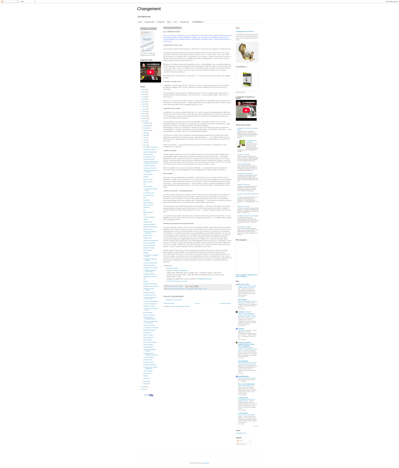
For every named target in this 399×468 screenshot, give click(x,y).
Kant (183, 288)
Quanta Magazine (243, 361)
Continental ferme (148, 362)
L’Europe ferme (147, 222)
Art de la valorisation (149, 245)
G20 (144, 184)
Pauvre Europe (147, 340)
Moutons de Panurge (149, 306)
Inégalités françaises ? (149, 330)
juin (145, 138)
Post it (145, 214)
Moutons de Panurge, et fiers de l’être (150, 298)
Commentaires (242, 444)
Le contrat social (148, 174)
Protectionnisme (148, 186)
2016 (143, 104)
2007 (143, 389)
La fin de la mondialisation (150, 301)
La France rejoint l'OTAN (150, 263)
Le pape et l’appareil (149, 217)
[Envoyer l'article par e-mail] (186, 286)
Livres (175, 22)
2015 (143, 106)
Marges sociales (148, 181)
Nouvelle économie (148, 292)
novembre (147, 125)
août (145, 133)
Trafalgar (145, 252)
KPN (144, 198)
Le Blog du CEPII (243, 398)
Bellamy (145, 376)
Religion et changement (181, 270)
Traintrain (146, 177)
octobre (146, 128)
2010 (143, 118)
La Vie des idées (243, 413)
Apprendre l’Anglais (149, 248)
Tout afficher (256, 426)
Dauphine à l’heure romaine (148, 289)
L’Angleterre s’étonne (149, 149)
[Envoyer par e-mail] (190, 286)
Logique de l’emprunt (243, 184)
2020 (143, 94)
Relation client (147, 238)
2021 (143, 92)
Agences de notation (149, 224)
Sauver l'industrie (148, 337)
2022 (143, 89)
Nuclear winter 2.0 (148, 205)
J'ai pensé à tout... (185, 22)
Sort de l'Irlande (147, 371)
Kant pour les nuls (172, 268)
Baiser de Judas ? (148, 335)
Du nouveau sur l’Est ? (149, 295)
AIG (144, 210)
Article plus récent (169, 303)
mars (145, 145)
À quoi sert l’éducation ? (150, 304)
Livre (186, 288)
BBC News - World (243, 284)
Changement (149, 8)
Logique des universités (150, 284)
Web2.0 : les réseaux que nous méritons (150, 322)
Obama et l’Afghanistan (150, 152)
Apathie (145, 281)
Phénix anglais (147, 250)
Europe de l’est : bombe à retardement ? (150, 367)
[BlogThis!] (192, 286)
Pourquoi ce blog (149, 22)
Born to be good (147, 312)
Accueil (197, 303)
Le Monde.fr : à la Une (244, 312)
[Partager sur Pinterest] (198, 286)
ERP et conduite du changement (245, 275)
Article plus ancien (226, 303)
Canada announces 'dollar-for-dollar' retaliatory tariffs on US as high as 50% (247, 287)
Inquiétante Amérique (149, 274)
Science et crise (147, 179)
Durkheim (178, 288)
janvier (146, 383)
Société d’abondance (149, 265)
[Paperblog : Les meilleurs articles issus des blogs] (148, 396)
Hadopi (145, 219)
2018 (143, 99)
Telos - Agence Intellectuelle (246, 384)
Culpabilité (146, 200)
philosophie (190, 288)
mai (145, 140)
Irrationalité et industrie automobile (149, 232)
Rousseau (200, 288)
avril (145, 142)
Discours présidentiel (149, 243)
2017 (143, 101)
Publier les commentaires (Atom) (180, 306)
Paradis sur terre (148, 229)
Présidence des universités (151, 286)
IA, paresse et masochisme (245, 385)
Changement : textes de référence (150, 259)
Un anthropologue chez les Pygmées (247, 216)
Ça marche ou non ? (149, 193)
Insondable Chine (148, 195)
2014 (143, 109)
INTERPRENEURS (197, 22)
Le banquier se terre (149, 157)
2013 (143, 111)
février (145, 381)
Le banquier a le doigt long (151, 327)
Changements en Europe (150, 267)
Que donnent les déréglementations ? (150, 318)
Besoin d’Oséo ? (148, 235)
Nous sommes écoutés (149, 342)
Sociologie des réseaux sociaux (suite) (150, 270)
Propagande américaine (204, 279)
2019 (143, 97)
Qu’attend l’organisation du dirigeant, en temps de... (151, 162)
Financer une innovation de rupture (247, 378)
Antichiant (241, 328)
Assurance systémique (149, 364)
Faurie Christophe (241, 276)
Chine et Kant (147, 373)
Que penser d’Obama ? (150, 168)
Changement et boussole (245, 31)
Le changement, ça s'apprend (251, 141)
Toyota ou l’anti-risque (243, 154)
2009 (143, 121)
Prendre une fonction (149, 165)
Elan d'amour (147, 332)
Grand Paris (146, 378)
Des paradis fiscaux (149, 159)
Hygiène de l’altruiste (243, 206)
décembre (147, 123)
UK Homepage (242, 299)
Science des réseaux (149, 325)
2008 (143, 387)
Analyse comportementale (244, 330)
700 (144, 279)
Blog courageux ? (148, 212)
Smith (205, 288)
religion (196, 288)
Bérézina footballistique (244, 164)
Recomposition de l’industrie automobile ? (150, 354)
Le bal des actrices (148, 357)
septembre (147, 130)
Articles (240, 441)
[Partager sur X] (194, 286)
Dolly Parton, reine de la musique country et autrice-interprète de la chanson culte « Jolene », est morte (247, 315)
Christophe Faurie (241, 433)
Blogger (207, 463)
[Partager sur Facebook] (196, 286)
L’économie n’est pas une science (177, 281)
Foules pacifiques (148, 344)
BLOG (140, 22)
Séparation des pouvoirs (150, 227)
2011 (143, 116)
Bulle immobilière (148, 202)
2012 (143, 114)
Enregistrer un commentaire (174, 300)
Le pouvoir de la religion (244, 227)
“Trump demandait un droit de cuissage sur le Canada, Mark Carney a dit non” (247, 349)
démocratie (173, 288)
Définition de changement (150, 240)
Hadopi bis (146, 207)
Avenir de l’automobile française (149, 350)
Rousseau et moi (148, 154)
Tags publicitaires (148, 347)
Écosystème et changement (245, 173)
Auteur (169, 22)
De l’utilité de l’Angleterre (150, 147)
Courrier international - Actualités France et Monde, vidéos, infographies (246, 344)
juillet (145, 135)
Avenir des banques (149, 315)
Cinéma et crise (147, 359)
